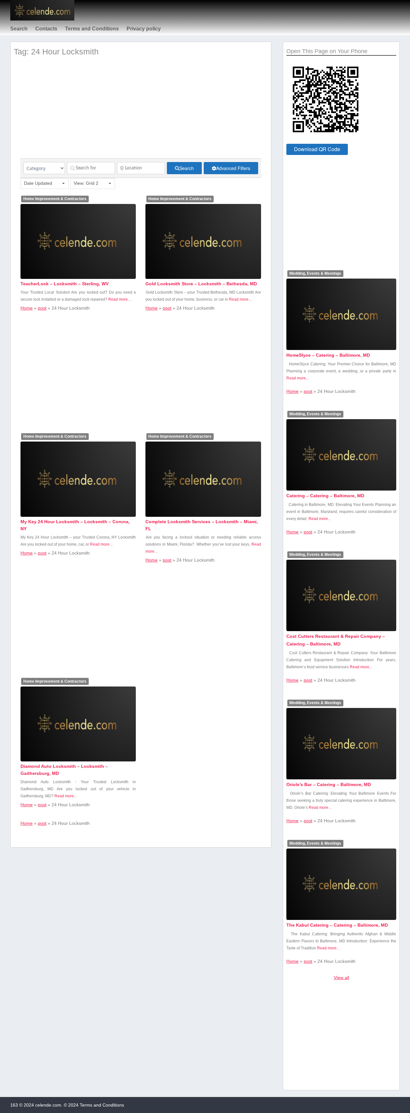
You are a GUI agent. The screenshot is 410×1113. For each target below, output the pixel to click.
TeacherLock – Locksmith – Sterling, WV (64, 283)
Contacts (46, 28)
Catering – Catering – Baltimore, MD (325, 495)
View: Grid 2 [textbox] (86, 183)
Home (26, 308)
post (42, 308)
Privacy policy (144, 28)
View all (341, 977)
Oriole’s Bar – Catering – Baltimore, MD (328, 784)
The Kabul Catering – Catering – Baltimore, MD (337, 925)
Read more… (120, 299)
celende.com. (48, 1105)
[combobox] (44, 183)
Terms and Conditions (92, 28)
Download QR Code (317, 149)
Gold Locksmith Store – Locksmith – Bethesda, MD (201, 283)
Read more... (297, 378)
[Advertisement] (140, 113)
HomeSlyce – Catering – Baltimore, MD (328, 355)
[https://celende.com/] (42, 18)
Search (19, 28)
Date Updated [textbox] (38, 183)
